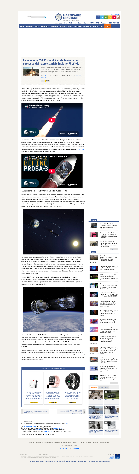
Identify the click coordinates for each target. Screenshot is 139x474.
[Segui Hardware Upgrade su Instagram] (118, 17)
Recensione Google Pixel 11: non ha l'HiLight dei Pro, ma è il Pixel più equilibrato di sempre (108, 235)
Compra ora (34, 402)
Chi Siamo (32, 461)
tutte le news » (114, 382)
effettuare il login (30, 426)
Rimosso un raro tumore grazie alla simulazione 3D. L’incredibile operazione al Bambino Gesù (108, 286)
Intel (75, 23)
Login (112, 14)
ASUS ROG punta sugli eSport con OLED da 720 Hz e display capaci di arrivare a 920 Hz (109, 360)
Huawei (86, 23)
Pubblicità (62, 461)
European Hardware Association (111, 457)
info (66, 423)
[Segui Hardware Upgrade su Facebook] (98, 17)
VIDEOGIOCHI (45, 26)
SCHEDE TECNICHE (113, 23)
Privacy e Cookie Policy (46, 461)
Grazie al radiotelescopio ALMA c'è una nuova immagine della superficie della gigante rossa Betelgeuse (103, 340)
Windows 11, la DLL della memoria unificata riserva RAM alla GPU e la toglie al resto (108, 378)
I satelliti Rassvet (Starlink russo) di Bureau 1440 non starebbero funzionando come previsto (108, 304)
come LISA (81, 149)
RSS (89, 461)
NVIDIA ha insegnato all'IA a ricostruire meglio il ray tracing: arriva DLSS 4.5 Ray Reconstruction (109, 277)
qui (46, 434)
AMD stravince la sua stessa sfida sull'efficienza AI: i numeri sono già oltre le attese (109, 312)
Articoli (94, 220)
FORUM (95, 26)
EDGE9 (70, 26)
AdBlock (68, 461)
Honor (80, 23)
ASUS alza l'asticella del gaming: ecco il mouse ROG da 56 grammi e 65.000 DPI (109, 294)
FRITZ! (97, 23)
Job (97, 461)
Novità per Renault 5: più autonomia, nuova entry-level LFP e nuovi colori (108, 320)
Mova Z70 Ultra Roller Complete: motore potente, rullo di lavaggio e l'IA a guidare (108, 226)
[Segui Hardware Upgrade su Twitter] (102, 17)
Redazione (74, 461)
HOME (22, 26)
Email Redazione (82, 461)
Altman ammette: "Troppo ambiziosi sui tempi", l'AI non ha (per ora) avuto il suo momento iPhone (109, 330)
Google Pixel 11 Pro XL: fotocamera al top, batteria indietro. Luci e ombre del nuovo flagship (108, 244)
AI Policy (56, 461)
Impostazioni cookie (104, 461)
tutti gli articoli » (114, 249)
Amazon (103, 23)
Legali (37, 461)
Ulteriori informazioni (88, 456)
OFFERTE (107, 26)
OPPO (92, 23)
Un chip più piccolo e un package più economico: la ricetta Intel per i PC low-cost (108, 369)
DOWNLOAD (66, 442)
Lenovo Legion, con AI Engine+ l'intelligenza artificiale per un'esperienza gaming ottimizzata (71, 412)
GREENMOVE (78, 26)
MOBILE (37, 26)
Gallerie (101, 387)
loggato (38, 429)
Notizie (93, 252)
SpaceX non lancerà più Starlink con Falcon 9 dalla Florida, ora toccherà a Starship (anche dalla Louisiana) (103, 259)
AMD (70, 23)
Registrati (117, 14)
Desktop (64, 448)
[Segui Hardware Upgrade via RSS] (110, 17)
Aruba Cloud (63, 23)
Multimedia (94, 388)
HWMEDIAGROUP (105, 442)
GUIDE (101, 26)
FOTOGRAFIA (54, 26)
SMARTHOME (87, 26)
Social (93, 461)
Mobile (76, 448)
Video (106, 387)
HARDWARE (29, 26)
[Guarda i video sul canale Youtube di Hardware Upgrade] (114, 17)
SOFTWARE (63, 26)
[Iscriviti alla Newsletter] (106, 17)
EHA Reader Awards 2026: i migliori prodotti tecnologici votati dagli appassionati (109, 268)
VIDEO (89, 442)
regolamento (47, 431)
